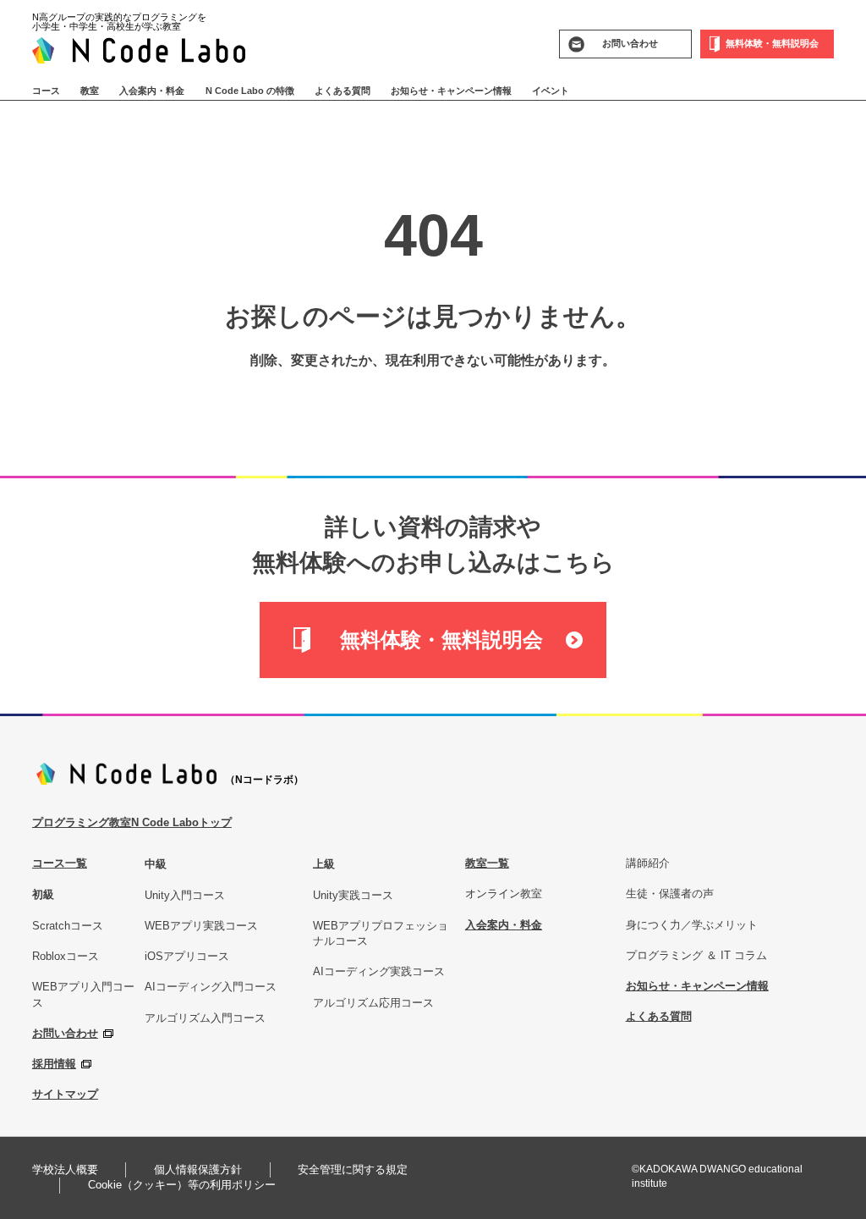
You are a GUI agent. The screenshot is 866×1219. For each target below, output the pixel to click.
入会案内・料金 (151, 90)
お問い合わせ (65, 1033)
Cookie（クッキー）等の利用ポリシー (182, 1184)
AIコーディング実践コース (379, 971)
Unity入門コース (185, 895)
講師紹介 (648, 863)
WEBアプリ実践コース (201, 925)
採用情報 (54, 1063)
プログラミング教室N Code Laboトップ (132, 822)
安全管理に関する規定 (353, 1169)
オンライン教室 (503, 893)
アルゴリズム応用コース (373, 1002)
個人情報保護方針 (198, 1169)
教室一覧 (487, 863)
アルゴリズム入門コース (205, 1018)
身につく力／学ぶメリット (692, 924)
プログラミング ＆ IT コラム (696, 955)
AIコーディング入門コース (211, 986)
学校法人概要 (65, 1169)
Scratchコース (67, 925)
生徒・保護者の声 (670, 893)
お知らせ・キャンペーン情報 (451, 90)
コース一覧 (59, 863)
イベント (550, 90)
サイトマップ (65, 1094)
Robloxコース (65, 956)
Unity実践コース (353, 895)
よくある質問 (342, 90)
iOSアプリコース (187, 956)
